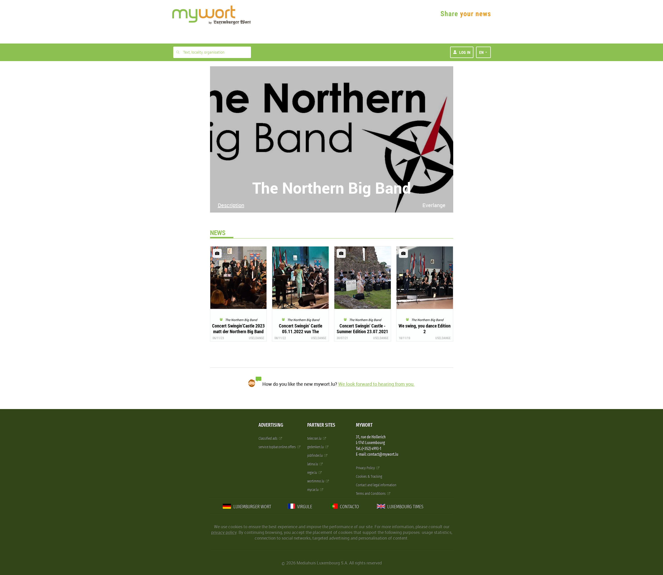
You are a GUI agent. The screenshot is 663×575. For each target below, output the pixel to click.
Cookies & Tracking (369, 476)
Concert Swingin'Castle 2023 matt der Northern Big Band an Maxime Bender (238, 331)
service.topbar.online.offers (277, 447)
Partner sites (321, 425)
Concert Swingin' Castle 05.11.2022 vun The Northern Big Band (300, 331)
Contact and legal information (376, 485)
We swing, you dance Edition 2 (425, 328)
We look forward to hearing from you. (376, 384)
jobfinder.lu (315, 455)
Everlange (433, 205)
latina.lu (313, 464)
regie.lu (312, 472)
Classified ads (268, 438)
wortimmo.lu (316, 481)
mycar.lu (313, 489)
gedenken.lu (316, 447)
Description (231, 205)
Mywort (364, 425)
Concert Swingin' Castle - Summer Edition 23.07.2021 (362, 328)
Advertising (270, 425)
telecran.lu (314, 438)
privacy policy (223, 532)
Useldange (256, 338)
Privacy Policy (366, 468)
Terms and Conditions (371, 493)
